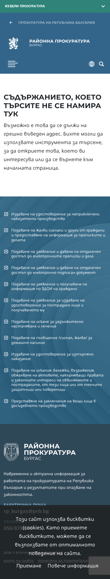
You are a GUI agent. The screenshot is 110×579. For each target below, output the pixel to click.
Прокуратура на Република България (56, 22)
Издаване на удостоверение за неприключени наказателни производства (55, 216)
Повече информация (73, 565)
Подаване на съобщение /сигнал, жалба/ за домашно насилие (51, 340)
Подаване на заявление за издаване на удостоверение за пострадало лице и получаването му (48, 305)
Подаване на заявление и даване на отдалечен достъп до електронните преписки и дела (56, 254)
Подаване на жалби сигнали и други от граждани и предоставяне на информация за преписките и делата (58, 235)
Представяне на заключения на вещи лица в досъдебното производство (53, 403)
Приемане (28, 565)
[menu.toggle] (13, 64)
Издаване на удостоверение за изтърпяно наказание (52, 356)
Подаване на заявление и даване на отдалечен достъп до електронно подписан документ (56, 270)
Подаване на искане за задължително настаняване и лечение (47, 324)
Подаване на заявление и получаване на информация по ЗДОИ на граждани (49, 286)
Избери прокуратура (25, 6)
